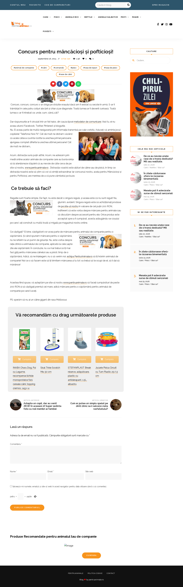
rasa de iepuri (91, 68)
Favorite (35, 5)
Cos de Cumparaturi (57, 5)
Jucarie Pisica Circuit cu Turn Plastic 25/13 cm (107, 371)
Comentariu (16, 444)
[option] (91, 555)
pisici (74, 68)
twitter (162, 24)
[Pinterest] (72, 84)
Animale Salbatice (108, 17)
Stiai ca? (65, 59)
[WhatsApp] (78, 84)
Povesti (47, 31)
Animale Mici (72, 17)
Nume (13, 471)
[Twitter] (66, 84)
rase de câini (66, 74)
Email (51, 471)
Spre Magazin (160, 5)
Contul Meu (18, 5)
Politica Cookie (95, 573)
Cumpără (26, 359)
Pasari (135, 17)
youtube (171, 24)
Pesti (124, 17)
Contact (111, 573)
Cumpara (91, 555)
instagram (166, 24)
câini (44, 68)
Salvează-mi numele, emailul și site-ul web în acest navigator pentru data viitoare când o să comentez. (59, 486)
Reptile (88, 17)
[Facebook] (59, 84)
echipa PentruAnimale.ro (80, 256)
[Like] (53, 84)
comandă (59, 68)
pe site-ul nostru (69, 206)
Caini (45, 17)
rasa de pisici (111, 68)
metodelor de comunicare (87, 121)
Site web (89, 471)
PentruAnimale (75, 573)
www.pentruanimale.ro (36, 167)
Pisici (57, 17)
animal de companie (24, 68)
